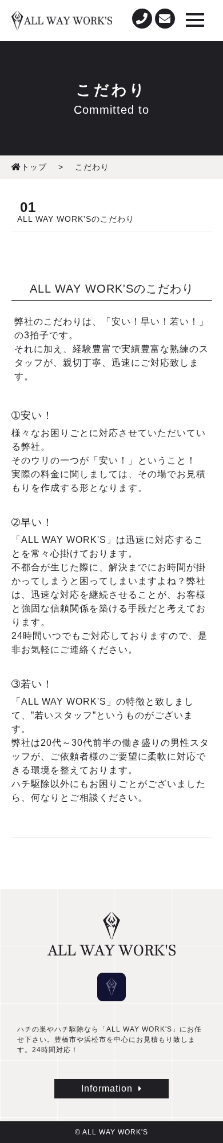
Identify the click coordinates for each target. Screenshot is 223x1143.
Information (107, 1088)
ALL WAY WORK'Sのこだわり (75, 218)
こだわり (92, 166)
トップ (34, 166)
